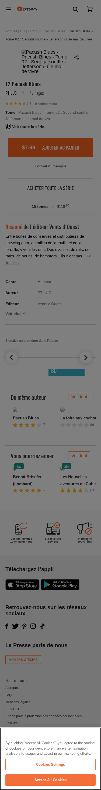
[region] (50, 758)
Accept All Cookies (50, 780)
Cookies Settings (50, 765)
